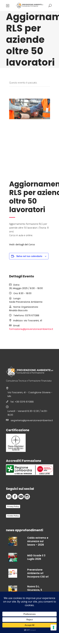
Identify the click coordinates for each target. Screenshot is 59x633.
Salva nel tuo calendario (29, 256)
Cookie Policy (13, 516)
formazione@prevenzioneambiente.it (31, 329)
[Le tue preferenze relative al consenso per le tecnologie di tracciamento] (53, 627)
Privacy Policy (13, 506)
